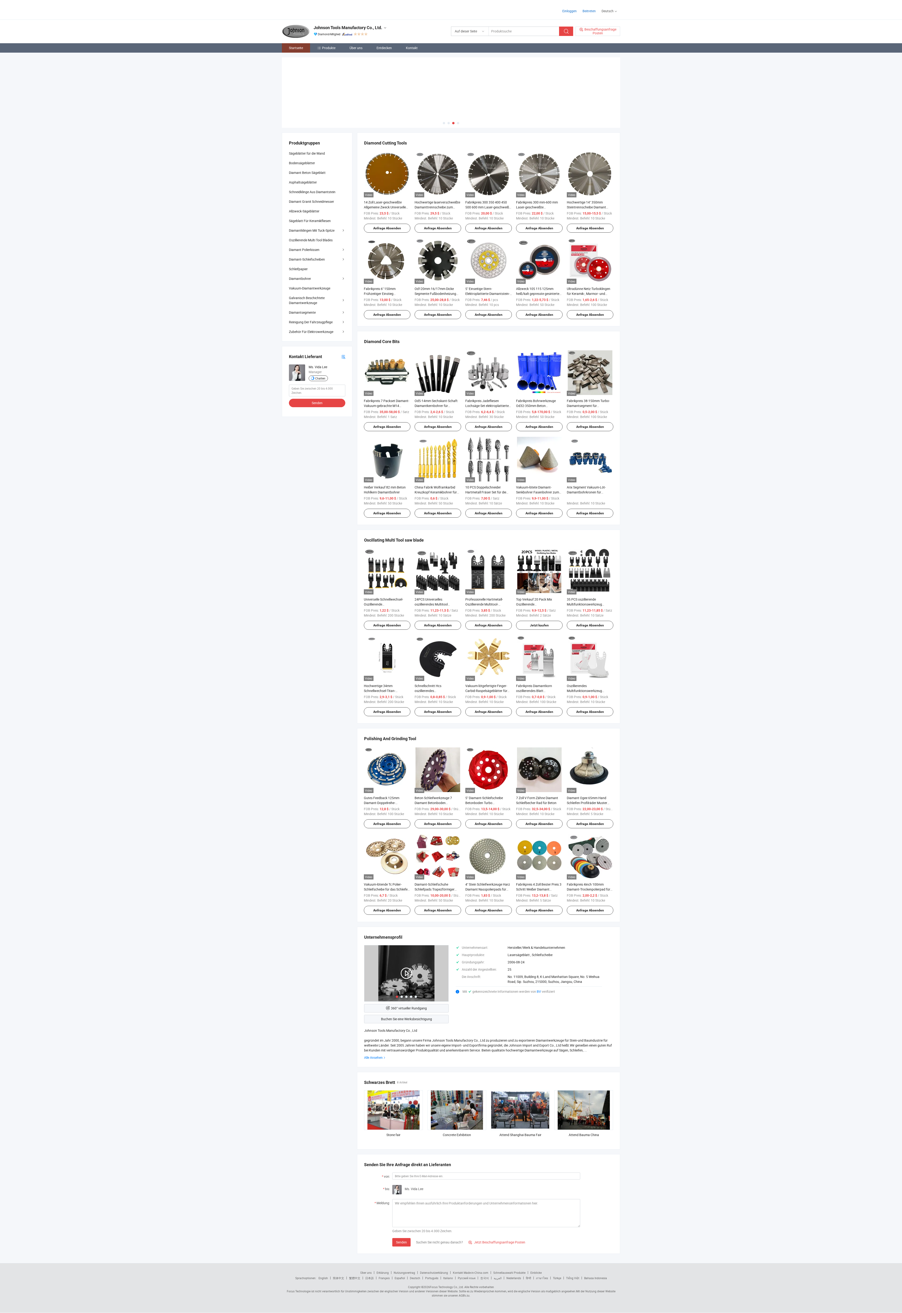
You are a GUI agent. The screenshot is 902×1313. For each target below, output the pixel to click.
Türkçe (557, 1278)
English (323, 1278)
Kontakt (412, 48)
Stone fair (393, 1135)
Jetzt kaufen (539, 625)
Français (384, 1278)
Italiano (448, 1278)
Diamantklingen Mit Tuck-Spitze (311, 230)
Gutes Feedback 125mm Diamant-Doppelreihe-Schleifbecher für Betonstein (384, 803)
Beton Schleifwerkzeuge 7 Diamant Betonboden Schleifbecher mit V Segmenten (437, 803)
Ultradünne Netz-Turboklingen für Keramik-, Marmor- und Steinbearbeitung (588, 293)
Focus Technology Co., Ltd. (447, 1287)
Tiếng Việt (572, 1278)
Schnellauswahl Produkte (509, 1272)
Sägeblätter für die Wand (307, 153)
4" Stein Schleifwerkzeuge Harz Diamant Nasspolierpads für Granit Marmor (487, 889)
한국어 (484, 1278)
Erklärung (383, 1272)
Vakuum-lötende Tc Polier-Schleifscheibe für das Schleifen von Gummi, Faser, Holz (386, 889)
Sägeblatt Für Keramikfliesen (310, 221)
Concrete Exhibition (457, 1135)
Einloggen (569, 11)
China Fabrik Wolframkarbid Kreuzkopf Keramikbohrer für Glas (436, 492)
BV (539, 991)
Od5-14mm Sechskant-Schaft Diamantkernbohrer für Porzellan (436, 406)
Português (431, 1278)
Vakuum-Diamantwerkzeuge (309, 288)
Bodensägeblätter (302, 163)
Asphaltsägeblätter (303, 182)
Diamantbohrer (300, 278)
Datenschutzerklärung (434, 1272)
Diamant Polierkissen (304, 249)
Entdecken (384, 48)
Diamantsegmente (302, 312)
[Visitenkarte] (343, 356)
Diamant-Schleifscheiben (307, 259)
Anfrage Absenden (387, 228)
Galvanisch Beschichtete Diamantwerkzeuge (307, 300)
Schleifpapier (298, 269)
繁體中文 (354, 1278)
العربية (498, 1278)
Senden (401, 1242)
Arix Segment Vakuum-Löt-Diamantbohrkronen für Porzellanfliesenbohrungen (586, 492)
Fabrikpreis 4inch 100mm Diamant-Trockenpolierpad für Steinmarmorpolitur (588, 889)
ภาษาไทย (542, 1278)
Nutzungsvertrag (404, 1272)
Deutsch (415, 1278)
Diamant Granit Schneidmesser (311, 201)
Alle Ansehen (373, 1057)
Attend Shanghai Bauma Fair (520, 1135)
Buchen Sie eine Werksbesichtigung (406, 1019)
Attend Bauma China (584, 1135)
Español (400, 1278)
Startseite (296, 48)
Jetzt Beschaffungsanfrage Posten (496, 1242)
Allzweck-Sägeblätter (304, 211)
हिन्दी (528, 1278)
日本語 (369, 1278)
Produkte (328, 48)
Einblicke (536, 1272)
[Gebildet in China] (312, 9)
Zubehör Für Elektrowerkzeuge (311, 331)
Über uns (356, 48)
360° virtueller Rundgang (409, 1008)
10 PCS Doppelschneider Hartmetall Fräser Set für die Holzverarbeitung (485, 492)
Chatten (320, 378)
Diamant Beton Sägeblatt (307, 172)
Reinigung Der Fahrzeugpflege (311, 322)
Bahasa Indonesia (595, 1278)
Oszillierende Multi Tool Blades (311, 240)
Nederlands (513, 1278)
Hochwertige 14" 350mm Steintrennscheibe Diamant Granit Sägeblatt (586, 207)
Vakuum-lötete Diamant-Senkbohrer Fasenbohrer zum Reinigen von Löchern (537, 492)
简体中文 (338, 1278)
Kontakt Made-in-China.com (470, 1272)
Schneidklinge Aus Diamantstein (312, 192)
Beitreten (589, 11)
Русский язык (466, 1278)
